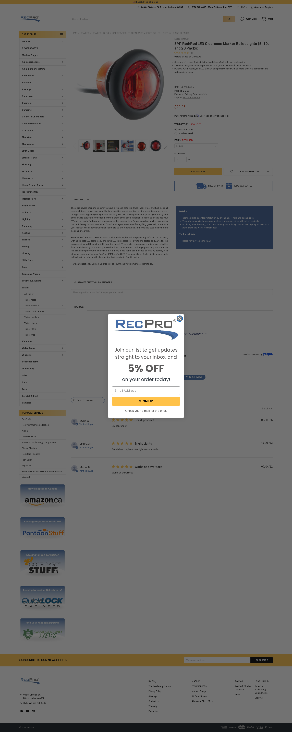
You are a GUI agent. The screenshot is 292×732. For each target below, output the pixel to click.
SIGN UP (146, 401)
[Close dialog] (180, 319)
